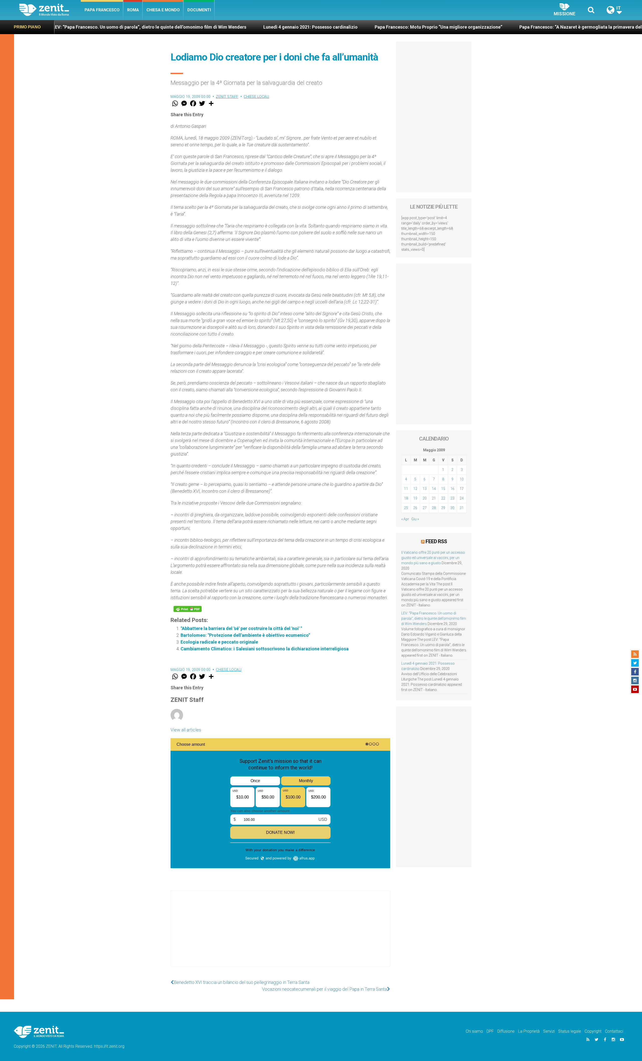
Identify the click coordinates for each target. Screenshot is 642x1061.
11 (406, 489)
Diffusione (506, 1031)
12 (415, 489)
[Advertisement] (280, 933)
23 (452, 498)
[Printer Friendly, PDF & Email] (188, 609)
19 (415, 498)
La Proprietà (529, 1031)
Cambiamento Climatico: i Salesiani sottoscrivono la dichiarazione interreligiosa (265, 648)
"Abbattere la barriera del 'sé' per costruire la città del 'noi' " (241, 628)
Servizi (549, 1031)
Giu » (415, 519)
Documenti (199, 10)
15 (443, 489)
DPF (490, 1031)
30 (452, 508)
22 (443, 498)
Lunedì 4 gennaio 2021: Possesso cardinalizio (249, 27)
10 (462, 479)
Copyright (593, 1031)
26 (415, 508)
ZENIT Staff (227, 97)
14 (434, 489)
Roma (133, 10)
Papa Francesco (102, 10)
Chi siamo (474, 1031)
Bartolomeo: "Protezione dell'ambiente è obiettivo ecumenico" (245, 635)
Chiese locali (256, 97)
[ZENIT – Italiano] (50, 10)
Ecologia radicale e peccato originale (219, 642)
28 (434, 508)
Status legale (569, 1031)
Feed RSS (436, 541)
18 (406, 498)
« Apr (405, 519)
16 (452, 489)
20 (425, 498)
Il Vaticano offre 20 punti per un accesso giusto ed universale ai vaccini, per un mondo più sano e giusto (433, 557)
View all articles (186, 729)
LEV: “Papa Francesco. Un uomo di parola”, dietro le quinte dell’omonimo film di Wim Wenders (433, 618)
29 (443, 508)
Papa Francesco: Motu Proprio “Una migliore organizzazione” (377, 27)
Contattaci (614, 1031)
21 (434, 498)
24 (462, 498)
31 (462, 508)
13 (425, 489)
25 (406, 508)
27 (425, 508)
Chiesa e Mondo (163, 10)
